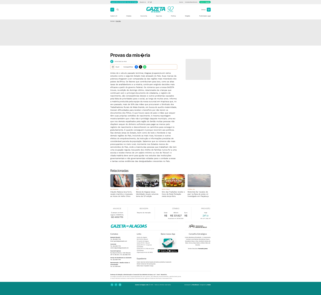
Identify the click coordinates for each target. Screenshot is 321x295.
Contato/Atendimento (191, 2)
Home (112, 21)
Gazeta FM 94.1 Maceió (143, 243)
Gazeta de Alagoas (142, 237)
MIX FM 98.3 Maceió (142, 239)
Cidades (128, 16)
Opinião (118, 21)
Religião (187, 16)
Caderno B (113, 16)
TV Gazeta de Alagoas (143, 241)
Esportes (159, 16)
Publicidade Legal (205, 16)
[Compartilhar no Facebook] (136, 67)
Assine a (204, 2)
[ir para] (168, 242)
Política (173, 16)
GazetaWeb (140, 246)
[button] (209, 10)
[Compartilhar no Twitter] (140, 67)
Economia (144, 16)
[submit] (118, 10)
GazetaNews (140, 250)
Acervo (181, 2)
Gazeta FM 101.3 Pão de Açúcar (145, 248)
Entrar (203, 9)
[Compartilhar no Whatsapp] (144, 67)
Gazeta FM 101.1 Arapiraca (144, 245)
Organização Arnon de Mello (145, 252)
